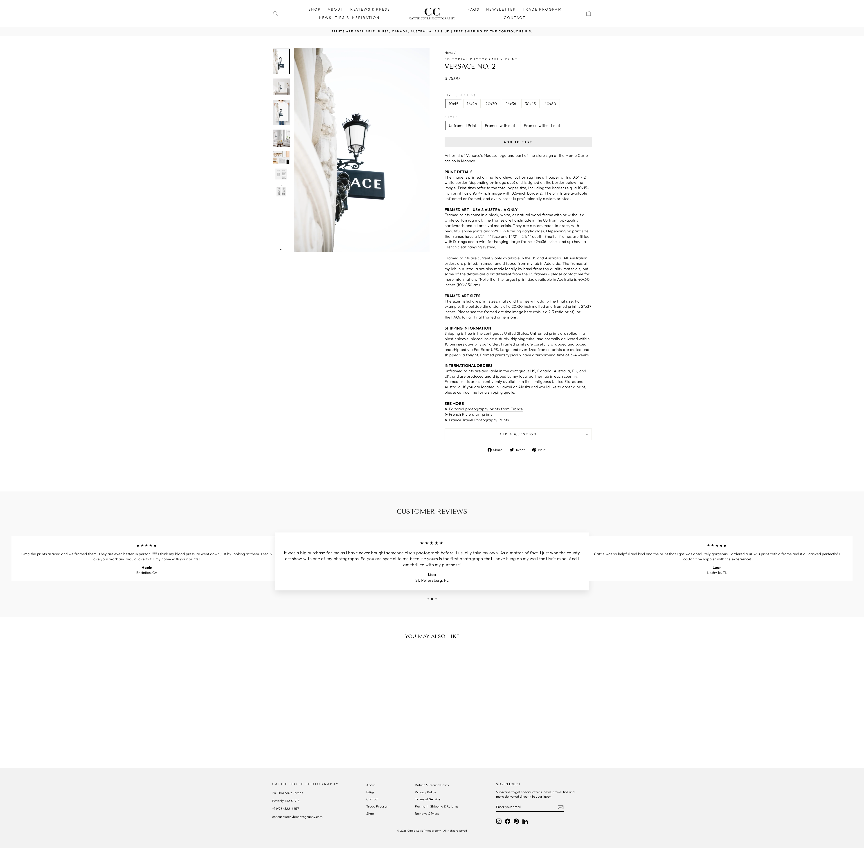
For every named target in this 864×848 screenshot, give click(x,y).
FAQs (473, 9)
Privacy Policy (425, 792)
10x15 (453, 103)
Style (451, 117)
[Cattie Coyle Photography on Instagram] (499, 821)
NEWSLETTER (501, 9)
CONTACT (514, 17)
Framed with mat (500, 125)
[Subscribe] (561, 807)
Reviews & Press (427, 814)
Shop (370, 814)
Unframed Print (462, 125)
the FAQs (453, 317)
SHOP (314, 9)
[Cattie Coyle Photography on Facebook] (507, 821)
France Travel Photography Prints (479, 419)
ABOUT (336, 9)
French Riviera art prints (470, 414)
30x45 (530, 103)
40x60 (550, 103)
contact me (467, 392)
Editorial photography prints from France (486, 408)
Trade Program (377, 806)
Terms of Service (427, 799)
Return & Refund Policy (432, 785)
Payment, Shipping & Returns (436, 806)
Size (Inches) (460, 95)
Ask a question (518, 434)
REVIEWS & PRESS (370, 9)
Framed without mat (542, 125)
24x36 (510, 103)
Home (449, 53)
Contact (372, 799)
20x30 (491, 103)
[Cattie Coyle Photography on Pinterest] (516, 821)
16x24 (472, 103)
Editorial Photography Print (481, 59)
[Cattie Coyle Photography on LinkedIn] (525, 821)
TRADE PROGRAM (542, 9)
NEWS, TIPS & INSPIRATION (349, 17)
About (370, 785)
